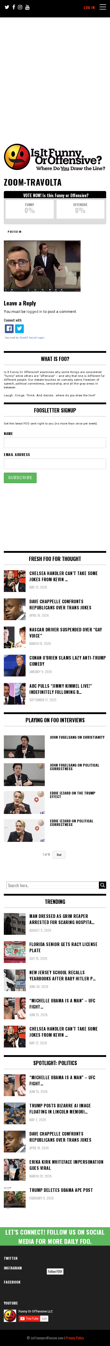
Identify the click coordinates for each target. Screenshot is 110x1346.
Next (59, 855)
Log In (89, 7)
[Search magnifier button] (102, 885)
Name (8, 433)
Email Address (17, 454)
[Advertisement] (55, 75)
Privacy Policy (75, 1337)
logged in (34, 312)
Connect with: (13, 320)
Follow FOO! (55, 1271)
